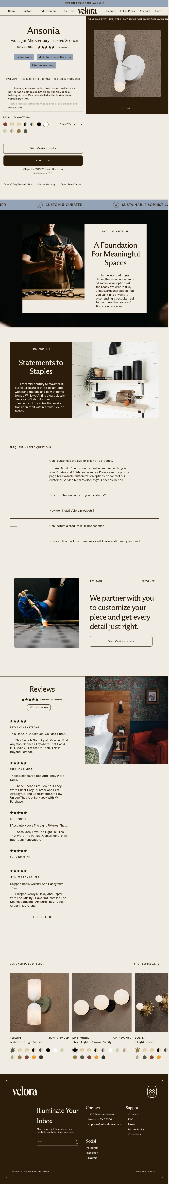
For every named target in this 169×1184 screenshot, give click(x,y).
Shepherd (81, 1037)
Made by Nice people (146, 1171)
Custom (27, 11)
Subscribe (76, 1142)
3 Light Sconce (144, 1042)
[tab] (67, 79)
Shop (11, 11)
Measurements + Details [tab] (35, 79)
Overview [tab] (12, 79)
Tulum (15, 1037)
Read (15, 107)
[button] (46, 47)
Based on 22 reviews (51, 699)
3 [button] (41, 916)
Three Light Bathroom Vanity (92, 1042)
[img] (39, 721)
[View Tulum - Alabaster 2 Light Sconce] (39, 1002)
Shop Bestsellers (146, 964)
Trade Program (47, 11)
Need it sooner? (42, 173)
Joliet (140, 1037)
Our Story (69, 11)
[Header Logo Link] (87, 11)
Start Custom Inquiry (43, 148)
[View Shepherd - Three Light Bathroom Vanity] (101, 1002)
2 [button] (37, 916)
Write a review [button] (39, 707)
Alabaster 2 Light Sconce (26, 1042)
